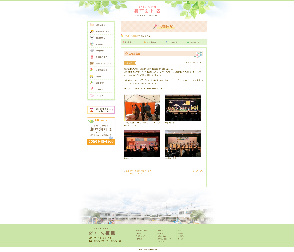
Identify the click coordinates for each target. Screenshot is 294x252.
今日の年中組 (174, 42)
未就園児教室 (101, 70)
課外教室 (101, 83)
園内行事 (131, 42)
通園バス (101, 76)
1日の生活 (101, 38)
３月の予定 (197, 171)
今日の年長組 (153, 42)
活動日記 (135, 36)
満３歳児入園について (101, 63)
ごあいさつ (101, 25)
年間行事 (101, 51)
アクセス (101, 96)
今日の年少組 (196, 42)
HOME (127, 36)
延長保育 (101, 44)
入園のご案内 (101, 57)
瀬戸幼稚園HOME (141, 230)
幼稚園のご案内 (101, 31)
